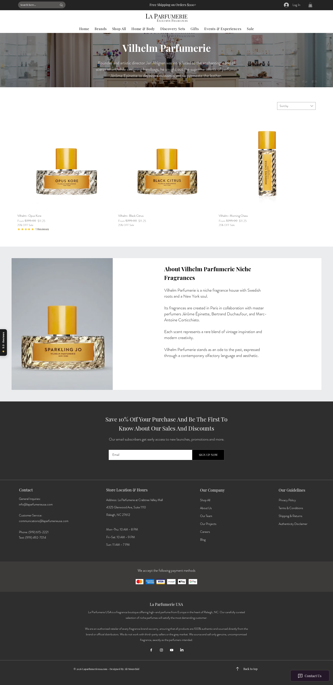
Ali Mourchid (131, 669)
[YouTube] (172, 650)
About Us (206, 508)
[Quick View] (65, 162)
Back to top (250, 669)
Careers (205, 532)
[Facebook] (151, 650)
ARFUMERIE (173, 16)
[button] (310, 5)
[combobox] (296, 106)
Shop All (205, 500)
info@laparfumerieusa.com (36, 504)
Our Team (206, 516)
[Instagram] (161, 650)
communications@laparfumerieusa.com (43, 521)
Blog (203, 539)
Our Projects (208, 524)
